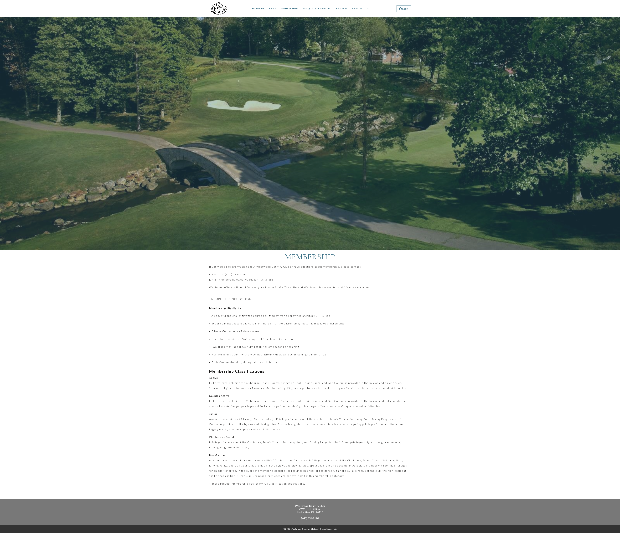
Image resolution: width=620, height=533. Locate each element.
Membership (289, 8)
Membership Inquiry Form (231, 298)
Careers (341, 8)
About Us (257, 8)
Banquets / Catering (316, 8)
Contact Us (360, 8)
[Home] (218, 15)
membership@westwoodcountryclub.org (246, 279)
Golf (272, 8)
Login (405, 8)
